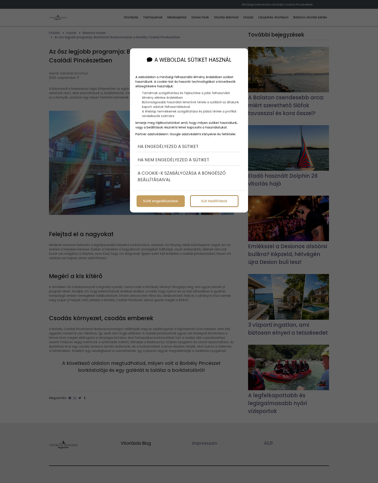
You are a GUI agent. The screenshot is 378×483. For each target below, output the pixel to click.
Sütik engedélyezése (160, 201)
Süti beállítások (214, 201)
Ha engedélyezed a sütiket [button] (168, 146)
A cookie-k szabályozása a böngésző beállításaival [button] (182, 176)
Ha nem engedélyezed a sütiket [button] (173, 160)
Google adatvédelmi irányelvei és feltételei (202, 134)
